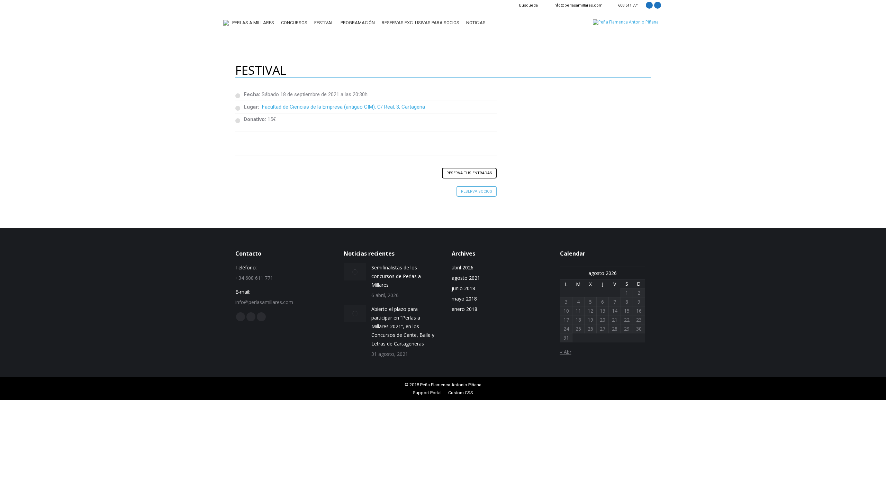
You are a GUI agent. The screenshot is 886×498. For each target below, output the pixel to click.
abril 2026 (462, 267)
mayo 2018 (464, 298)
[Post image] (355, 271)
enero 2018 (464, 309)
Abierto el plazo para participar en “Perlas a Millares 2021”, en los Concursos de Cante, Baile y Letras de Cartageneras (402, 326)
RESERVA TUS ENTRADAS (469, 173)
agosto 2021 (466, 278)
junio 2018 (463, 288)
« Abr (565, 352)
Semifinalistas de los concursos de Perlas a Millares (396, 276)
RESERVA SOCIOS (476, 191)
